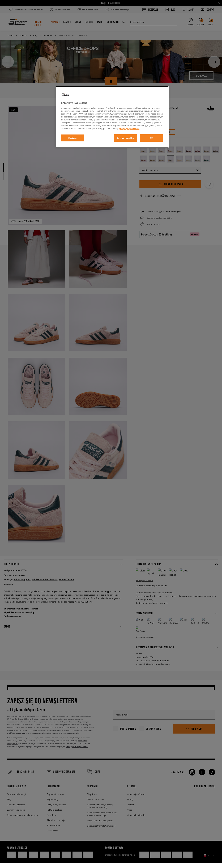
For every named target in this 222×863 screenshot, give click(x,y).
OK (151, 138)
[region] (112, 117)
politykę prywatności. (129, 128)
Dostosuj (72, 138)
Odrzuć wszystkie (126, 138)
